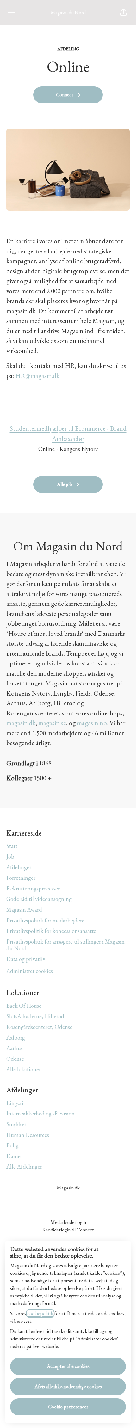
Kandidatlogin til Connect (68, 1229)
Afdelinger (18, 867)
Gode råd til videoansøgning (39, 898)
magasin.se (52, 723)
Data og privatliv (25, 959)
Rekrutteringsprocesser (33, 888)
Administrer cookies (29, 971)
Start (11, 845)
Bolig (12, 1145)
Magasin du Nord (68, 12)
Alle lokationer (23, 1069)
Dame (13, 1156)
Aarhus (14, 1048)
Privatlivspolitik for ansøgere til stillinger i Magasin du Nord (65, 945)
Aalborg (15, 1037)
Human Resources (27, 1135)
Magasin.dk (68, 1187)
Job (10, 856)
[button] (123, 12)
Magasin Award (24, 909)
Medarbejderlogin (68, 1222)
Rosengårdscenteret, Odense (39, 1026)
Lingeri (14, 1103)
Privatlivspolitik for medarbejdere (45, 920)
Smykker (16, 1124)
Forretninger (20, 877)
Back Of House (23, 1005)
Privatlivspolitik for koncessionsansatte (51, 930)
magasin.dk (20, 723)
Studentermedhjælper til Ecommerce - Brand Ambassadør (68, 433)
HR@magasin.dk (37, 375)
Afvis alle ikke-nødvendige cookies (68, 1386)
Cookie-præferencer (68, 1406)
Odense (15, 1058)
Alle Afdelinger (24, 1166)
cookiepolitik (40, 1313)
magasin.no (92, 723)
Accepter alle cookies (68, 1366)
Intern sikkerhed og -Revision (40, 1113)
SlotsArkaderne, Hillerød (35, 1016)
